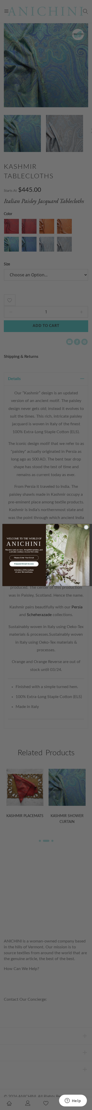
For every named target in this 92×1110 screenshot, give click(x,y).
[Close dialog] (86, 527)
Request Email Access (23, 564)
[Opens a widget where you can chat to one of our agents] (73, 1101)
